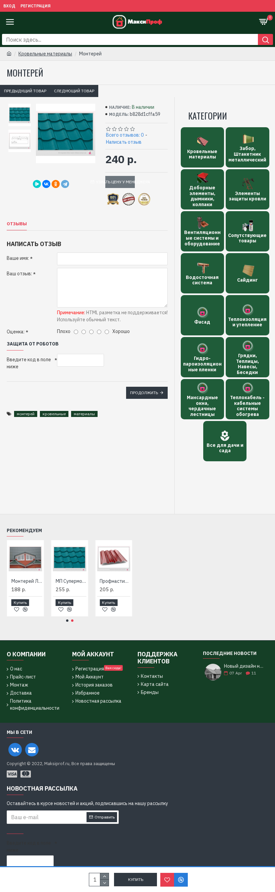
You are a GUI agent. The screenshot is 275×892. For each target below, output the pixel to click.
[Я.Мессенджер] (37, 184)
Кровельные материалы (45, 54)
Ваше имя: (18, 258)
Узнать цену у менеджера (120, 181)
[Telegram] (65, 184)
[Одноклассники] (56, 184)
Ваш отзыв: (19, 274)
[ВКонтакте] (46, 184)
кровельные (54, 413)
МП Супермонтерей (71, 581)
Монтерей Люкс (26, 581)
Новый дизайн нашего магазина (244, 666)
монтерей (26, 413)
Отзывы (17, 224)
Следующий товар (74, 90)
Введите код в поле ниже (29, 363)
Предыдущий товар (25, 90)
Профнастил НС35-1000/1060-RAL (115, 581)
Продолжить (144, 392)
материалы (84, 413)
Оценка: (15, 332)
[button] (67, 620)
